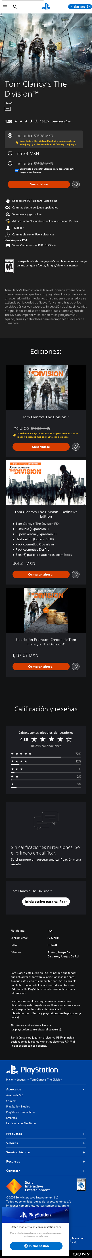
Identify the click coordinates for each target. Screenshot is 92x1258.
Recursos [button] (13, 1161)
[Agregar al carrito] (41, 574)
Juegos (21, 1079)
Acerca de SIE (14, 1095)
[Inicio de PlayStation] (46, 7)
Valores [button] (12, 1143)
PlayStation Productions (20, 1112)
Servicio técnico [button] (18, 1152)
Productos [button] (14, 1134)
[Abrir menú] (5, 6)
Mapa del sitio (78, 1240)
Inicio (9, 1079)
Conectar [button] (13, 1171)
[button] (46, 902)
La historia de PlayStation (21, 1123)
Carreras (11, 1101)
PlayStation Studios (18, 1106)
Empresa (11, 1118)
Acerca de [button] (13, 1089)
